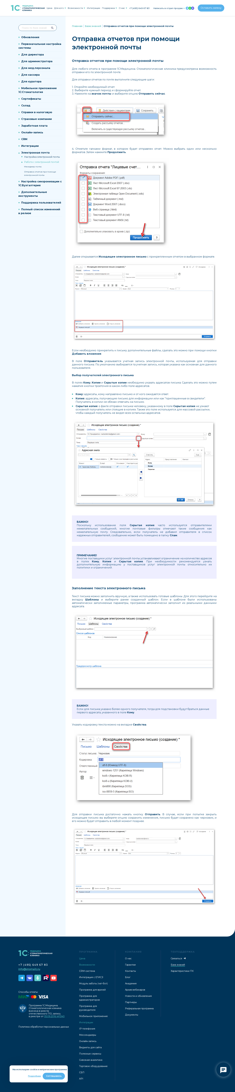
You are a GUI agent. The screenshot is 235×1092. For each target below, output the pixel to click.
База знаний (93, 26)
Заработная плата (34, 125)
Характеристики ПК (182, 971)
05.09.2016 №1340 (54, 1016)
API (81, 1078)
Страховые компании (36, 119)
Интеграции (93, 8)
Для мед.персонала (35, 68)
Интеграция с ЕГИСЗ (91, 977)
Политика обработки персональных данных (43, 1026)
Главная (77, 26)
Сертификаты (31, 98)
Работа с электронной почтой (41, 162)
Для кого (59, 8)
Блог (127, 977)
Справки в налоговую (36, 112)
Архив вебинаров (135, 989)
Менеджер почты (33, 166)
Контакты (130, 971)
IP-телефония (87, 1028)
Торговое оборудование (93, 1066)
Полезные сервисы (90, 1053)
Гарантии (130, 964)
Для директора (32, 54)
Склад (25, 105)
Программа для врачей (92, 989)
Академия (131, 983)
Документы (131, 1014)
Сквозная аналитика (90, 1060)
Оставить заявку (211, 7)
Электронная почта (35, 152)
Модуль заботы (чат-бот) (93, 983)
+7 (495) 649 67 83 (139, 8)
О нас (122, 8)
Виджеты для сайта (90, 1047)
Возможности (75, 8)
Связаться (177, 958)
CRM (24, 139)
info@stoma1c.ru (29, 969)
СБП (81, 1072)
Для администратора (36, 61)
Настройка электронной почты (42, 156)
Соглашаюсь (54, 1076)
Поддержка (108, 8)
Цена (49, 8)
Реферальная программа (139, 1008)
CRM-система (87, 971)
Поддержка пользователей (41, 202)
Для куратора (31, 81)
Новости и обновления (138, 996)
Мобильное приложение (93, 1016)
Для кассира (30, 74)
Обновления (30, 37)
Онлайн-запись (32, 132)
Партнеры (131, 1002)
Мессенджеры (87, 1035)
